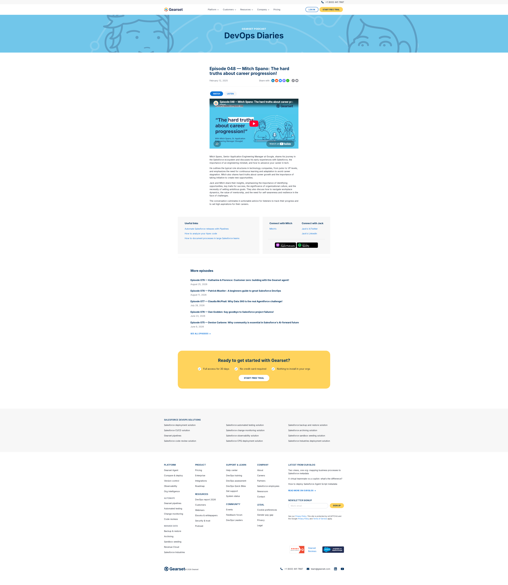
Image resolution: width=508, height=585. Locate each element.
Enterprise (200, 475)
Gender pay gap (265, 515)
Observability (170, 486)
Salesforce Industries (174, 552)
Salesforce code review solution (180, 441)
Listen (230, 94)
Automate (169, 498)
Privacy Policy (300, 516)
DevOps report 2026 (205, 499)
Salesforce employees (268, 486)
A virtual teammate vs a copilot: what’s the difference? (315, 478)
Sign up (337, 505)
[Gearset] (173, 9)
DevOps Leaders (234, 520)
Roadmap (200, 486)
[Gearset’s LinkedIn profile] (335, 568)
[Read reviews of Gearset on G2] (297, 549)
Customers (200, 505)
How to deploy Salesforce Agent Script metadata (312, 484)
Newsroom (262, 491)
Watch (216, 94)
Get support (232, 491)
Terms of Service (320, 519)
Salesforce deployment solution (180, 425)
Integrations (201, 480)
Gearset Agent (171, 470)
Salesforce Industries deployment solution (309, 441)
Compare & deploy (173, 475)
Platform (170, 464)
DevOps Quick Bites (236, 486)
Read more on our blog (301, 490)
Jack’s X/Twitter (310, 228)
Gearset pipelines (172, 435)
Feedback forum (234, 515)
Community (233, 504)
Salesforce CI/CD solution (177, 430)
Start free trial (331, 9)
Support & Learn (236, 464)
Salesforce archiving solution (302, 430)
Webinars (199, 510)
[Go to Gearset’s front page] (174, 569)
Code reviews (171, 519)
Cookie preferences (267, 510)
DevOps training (234, 475)
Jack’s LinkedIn (309, 233)
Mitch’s (272, 228)
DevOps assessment (236, 480)
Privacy (261, 520)
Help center (232, 470)
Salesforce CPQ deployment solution (244, 441)
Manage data (171, 526)
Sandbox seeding (172, 541)
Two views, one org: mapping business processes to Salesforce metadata (314, 472)
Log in (312, 9)
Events (229, 509)
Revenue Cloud (171, 547)
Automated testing (173, 508)
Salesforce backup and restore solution (307, 425)
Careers (261, 475)
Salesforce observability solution (242, 435)
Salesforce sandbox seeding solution (306, 435)
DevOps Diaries (254, 35)
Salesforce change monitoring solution (245, 430)
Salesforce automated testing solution (245, 425)
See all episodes (199, 333)
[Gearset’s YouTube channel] (342, 568)
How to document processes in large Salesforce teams (212, 238)
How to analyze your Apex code (201, 233)
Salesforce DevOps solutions (182, 419)
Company (262, 464)
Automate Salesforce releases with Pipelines (207, 228)
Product (200, 464)
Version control (171, 480)
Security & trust (202, 520)
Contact (261, 496)
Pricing (198, 470)
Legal (260, 504)
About (260, 470)
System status (233, 496)
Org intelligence (172, 491)
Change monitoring (173, 513)
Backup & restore (172, 531)
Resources (201, 494)
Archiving (168, 536)
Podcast (199, 526)
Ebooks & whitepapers (206, 515)
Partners (261, 480)
